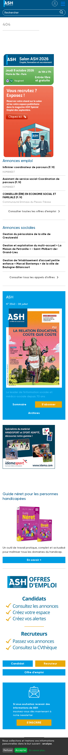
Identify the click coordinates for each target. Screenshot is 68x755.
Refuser (7, 750)
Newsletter (34, 692)
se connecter (53, 3)
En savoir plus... (37, 750)
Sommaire (19, 404)
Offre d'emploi (34, 672)
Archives (34, 413)
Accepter (21, 750)
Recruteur (50, 663)
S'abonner (48, 404)
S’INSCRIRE (34, 722)
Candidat (17, 663)
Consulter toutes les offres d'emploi (32, 211)
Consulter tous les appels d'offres (32, 277)
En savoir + (34, 560)
